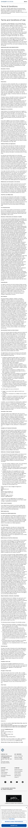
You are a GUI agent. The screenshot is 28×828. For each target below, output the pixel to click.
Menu (25, 1)
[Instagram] (5, 782)
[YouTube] (17, 782)
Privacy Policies (17, 772)
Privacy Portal (17, 774)
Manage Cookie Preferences (14, 821)
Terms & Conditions (18, 771)
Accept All (14, 825)
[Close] (26, 807)
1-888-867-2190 (6, 757)
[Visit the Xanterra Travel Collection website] (14, 799)
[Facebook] (11, 782)
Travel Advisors (4, 773)
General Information (18, 769)
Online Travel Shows (18, 756)
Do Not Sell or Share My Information (6, 776)
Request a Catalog (18, 757)
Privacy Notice (12, 818)
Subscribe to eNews (18, 759)
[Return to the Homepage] (7, 1)
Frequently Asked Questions (4, 770)
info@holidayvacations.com (6, 756)
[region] (14, 817)
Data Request (17, 775)
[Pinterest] (23, 782)
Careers (16, 777)
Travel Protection (4, 772)
